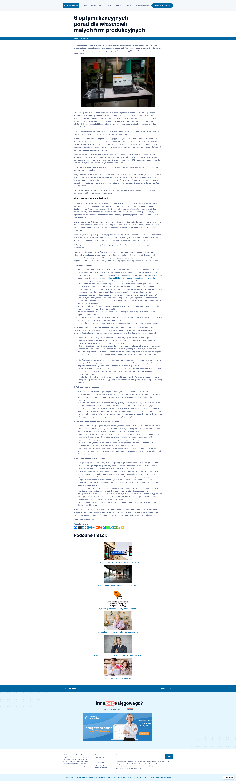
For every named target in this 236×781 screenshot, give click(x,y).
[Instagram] (100, 527)
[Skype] (111, 527)
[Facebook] (75, 527)
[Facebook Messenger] (104, 527)
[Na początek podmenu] (102, 5)
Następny (164, 688)
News (76, 38)
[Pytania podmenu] (122, 5)
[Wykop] (93, 527)
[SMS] (118, 527)
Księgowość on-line (162, 5)
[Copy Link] (122, 527)
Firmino (130, 709)
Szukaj (169, 756)
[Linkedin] (82, 527)
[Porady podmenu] (111, 5)
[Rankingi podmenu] (132, 5)
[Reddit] (97, 527)
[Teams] (86, 527)
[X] (79, 527)
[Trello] (90, 527)
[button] (228, 777)
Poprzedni (72, 688)
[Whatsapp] (108, 527)
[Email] (115, 527)
